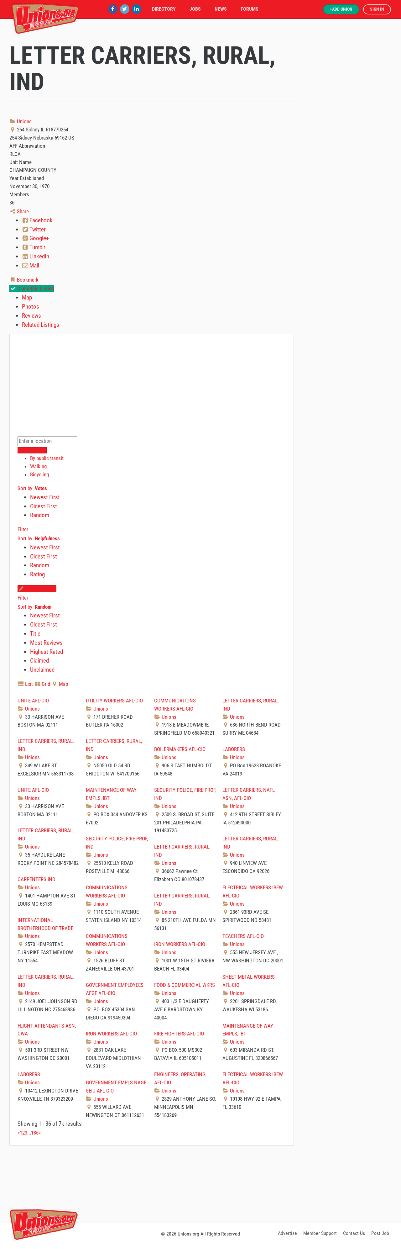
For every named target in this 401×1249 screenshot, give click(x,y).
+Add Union (341, 9)
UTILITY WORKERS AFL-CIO (114, 700)
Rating (37, 574)
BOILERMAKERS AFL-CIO (180, 749)
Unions (24, 121)
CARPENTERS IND (36, 879)
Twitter (37, 229)
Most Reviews (46, 642)
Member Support (320, 1233)
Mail (33, 265)
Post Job (380, 1233)
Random (39, 515)
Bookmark (27, 280)
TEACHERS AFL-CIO (243, 936)
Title (35, 633)
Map (27, 297)
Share (22, 211)
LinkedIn (38, 256)
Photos (30, 306)
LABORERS (233, 749)
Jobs (195, 9)
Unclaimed (42, 669)
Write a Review (40, 588)
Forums (249, 9)
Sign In (377, 9)
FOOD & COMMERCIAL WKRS (184, 985)
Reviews (31, 315)
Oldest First (43, 506)
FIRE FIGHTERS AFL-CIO (179, 1033)
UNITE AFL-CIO (33, 700)
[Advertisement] (200, 1183)
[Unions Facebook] (112, 9)
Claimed (39, 660)
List (28, 684)
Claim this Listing (35, 288)
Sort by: (32, 488)
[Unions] (45, 18)
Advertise (287, 1233)
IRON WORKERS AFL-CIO (179, 944)
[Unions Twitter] (124, 9)
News (221, 9)
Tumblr (36, 247)
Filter (23, 529)
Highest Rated (46, 651)
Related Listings (40, 324)
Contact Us (354, 1233)
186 (35, 1133)
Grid (45, 684)
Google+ (38, 238)
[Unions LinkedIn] (136, 9)
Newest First (45, 497)
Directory (164, 9)
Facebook (40, 220)
